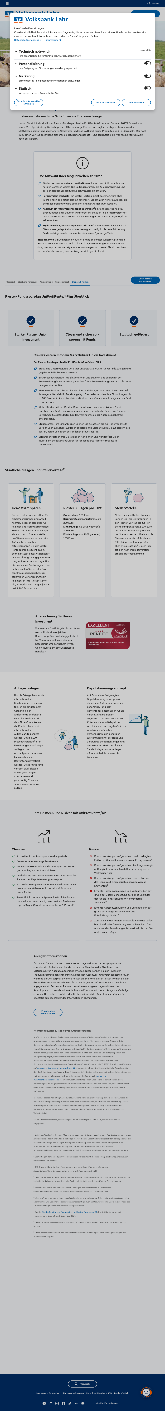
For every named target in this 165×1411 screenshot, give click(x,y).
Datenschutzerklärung (27, 39)
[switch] (147, 63)
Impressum (51, 39)
